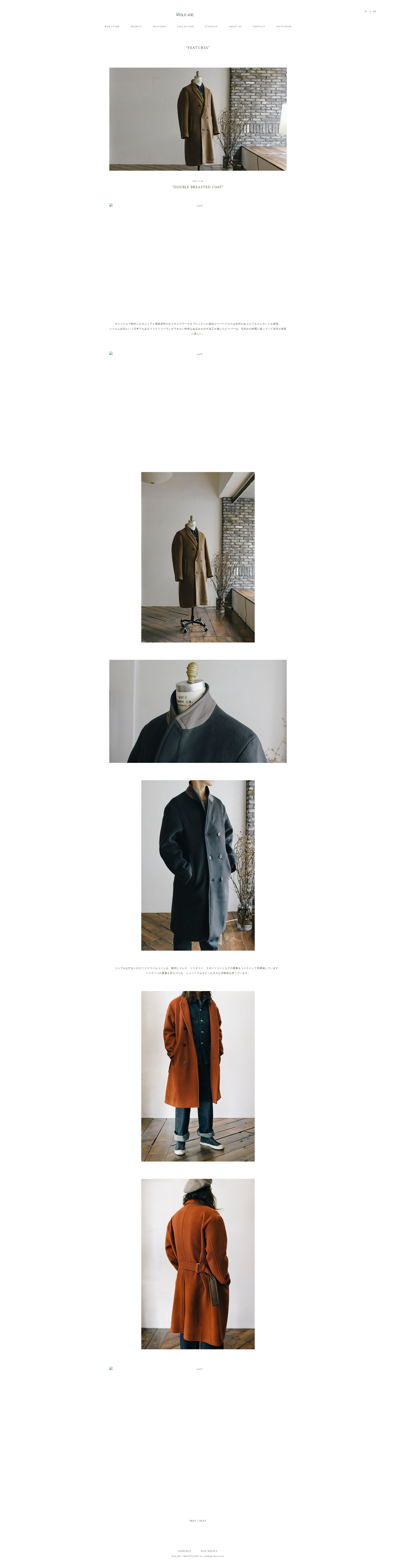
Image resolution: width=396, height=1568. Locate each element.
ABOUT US (235, 26)
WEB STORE (112, 26)
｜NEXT (201, 1520)
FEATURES (159, 26)
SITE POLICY (209, 1551)
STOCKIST (211, 26)
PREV (193, 1520)
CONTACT (259, 26)
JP (366, 11)
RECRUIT (136, 26)
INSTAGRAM (284, 26)
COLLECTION (185, 26)
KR (374, 11)
